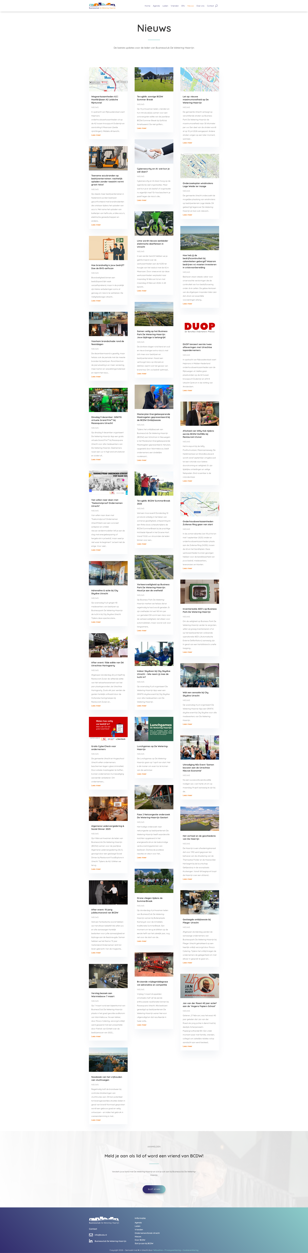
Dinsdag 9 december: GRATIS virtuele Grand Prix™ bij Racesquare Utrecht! (106, 420)
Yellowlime (158, 1250)
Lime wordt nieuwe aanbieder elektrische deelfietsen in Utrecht (152, 243)
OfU (183, 6)
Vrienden (175, 6)
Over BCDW (140, 1240)
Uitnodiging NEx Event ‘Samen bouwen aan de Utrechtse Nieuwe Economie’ (198, 767)
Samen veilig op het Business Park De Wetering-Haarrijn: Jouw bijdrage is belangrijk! (152, 334)
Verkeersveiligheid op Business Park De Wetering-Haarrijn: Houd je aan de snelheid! (153, 587)
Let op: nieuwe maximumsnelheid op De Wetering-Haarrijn (196, 99)
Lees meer (96, 135)
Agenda (156, 6)
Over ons (200, 6)
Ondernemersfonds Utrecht (147, 1233)
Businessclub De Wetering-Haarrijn (110, 1241)
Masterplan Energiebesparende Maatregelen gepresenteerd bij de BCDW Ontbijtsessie (153, 417)
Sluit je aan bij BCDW (144, 1243)
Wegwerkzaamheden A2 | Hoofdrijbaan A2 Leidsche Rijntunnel (104, 99)
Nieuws (190, 6)
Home (147, 6)
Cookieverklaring (190, 1250)
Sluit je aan (154, 1189)
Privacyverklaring (173, 1250)
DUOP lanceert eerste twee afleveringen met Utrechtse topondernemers (197, 347)
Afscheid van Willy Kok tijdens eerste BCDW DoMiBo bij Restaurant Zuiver (198, 433)
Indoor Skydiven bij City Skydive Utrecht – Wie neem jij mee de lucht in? (153, 674)
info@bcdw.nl (101, 1235)
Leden (165, 6)
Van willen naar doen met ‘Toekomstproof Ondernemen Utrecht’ (107, 503)
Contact (210, 6)
